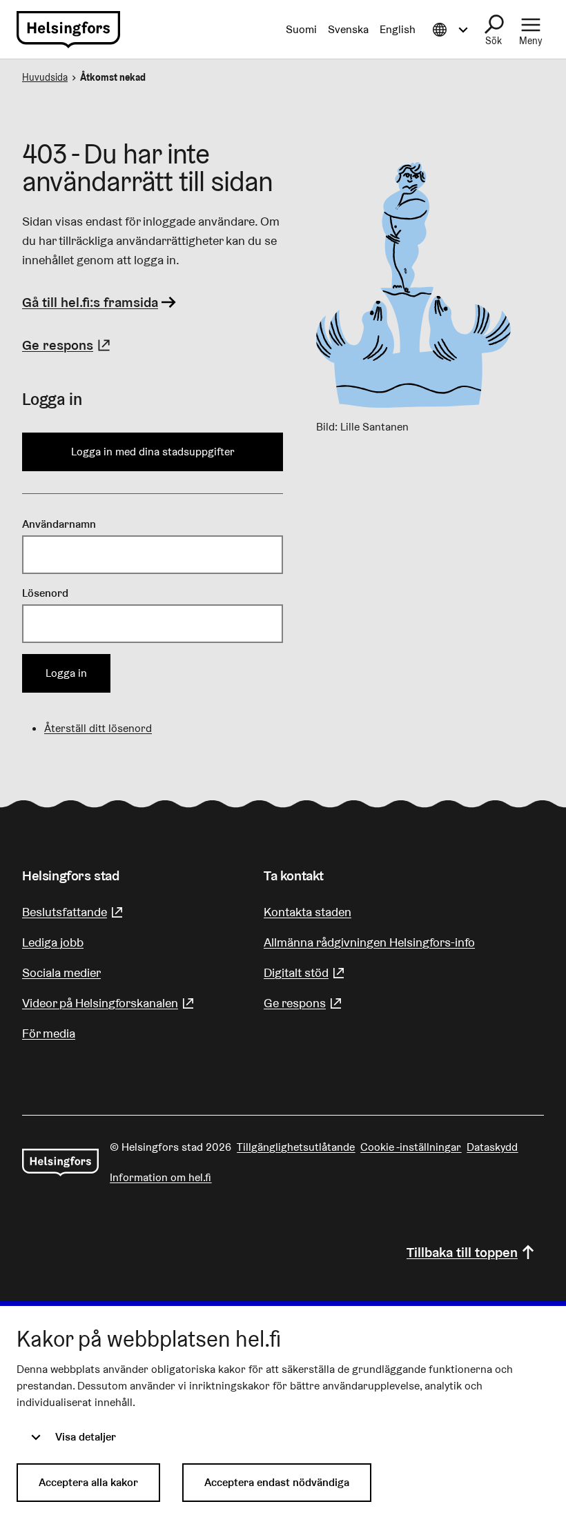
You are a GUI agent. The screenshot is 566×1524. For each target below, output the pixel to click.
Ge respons (68, 345)
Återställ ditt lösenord (98, 728)
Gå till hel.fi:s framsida (90, 302)
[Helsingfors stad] (60, 1162)
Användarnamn (59, 524)
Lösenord (45, 593)
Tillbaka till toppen (462, 1252)
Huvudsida (45, 77)
